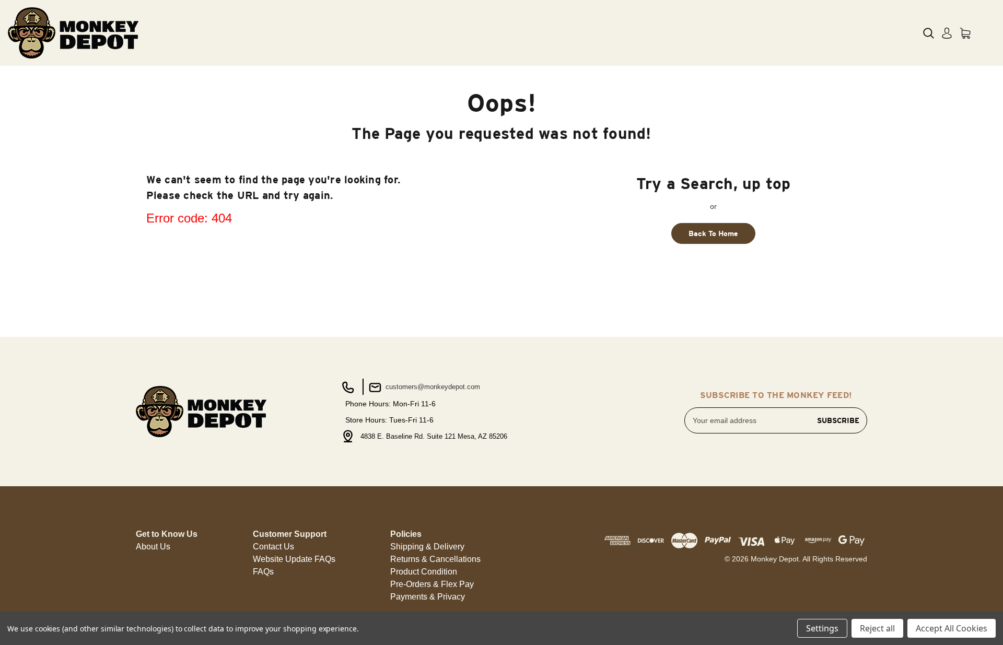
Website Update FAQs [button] (294, 559)
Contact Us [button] (273, 546)
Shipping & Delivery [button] (427, 546)
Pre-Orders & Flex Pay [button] (432, 584)
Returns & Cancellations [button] (435, 559)
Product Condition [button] (423, 571)
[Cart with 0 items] (965, 33)
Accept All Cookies (951, 628)
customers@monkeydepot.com (431, 387)
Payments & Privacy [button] (427, 596)
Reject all (877, 628)
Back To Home (713, 233)
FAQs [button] (263, 571)
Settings (822, 628)
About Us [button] (153, 546)
